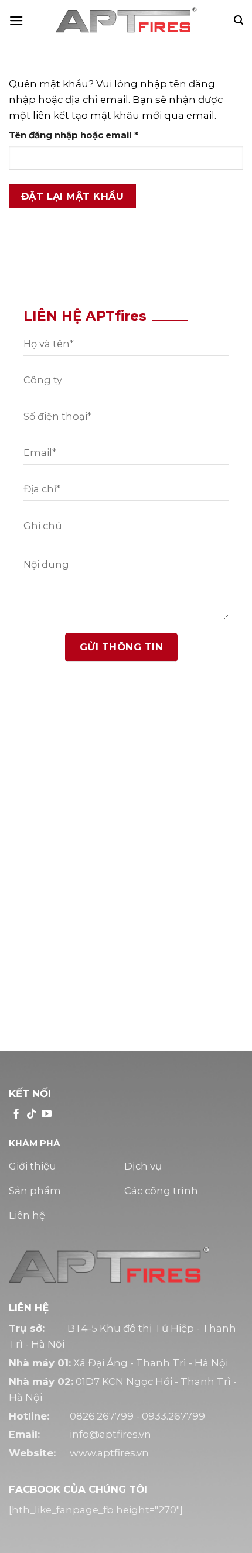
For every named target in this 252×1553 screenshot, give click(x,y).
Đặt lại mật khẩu (72, 196)
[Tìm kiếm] (238, 20)
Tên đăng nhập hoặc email (85, 135)
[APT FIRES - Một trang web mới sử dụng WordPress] (126, 20)
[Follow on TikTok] (31, 1114)
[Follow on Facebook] (16, 1114)
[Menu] (16, 21)
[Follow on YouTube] (47, 1114)
